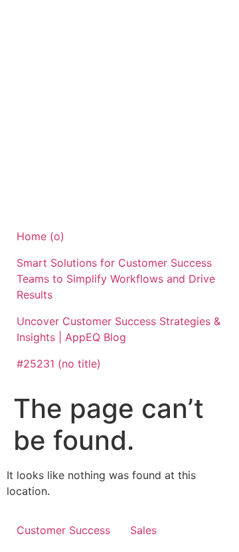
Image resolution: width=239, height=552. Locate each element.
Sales (143, 530)
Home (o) (40, 236)
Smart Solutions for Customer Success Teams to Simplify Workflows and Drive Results (116, 278)
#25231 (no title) (59, 363)
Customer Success (63, 530)
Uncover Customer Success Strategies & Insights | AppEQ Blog (118, 329)
